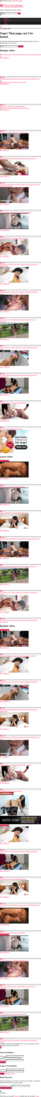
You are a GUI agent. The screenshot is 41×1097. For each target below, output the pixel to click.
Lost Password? (9, 1073)
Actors (6, 23)
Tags (5, 22)
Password (3, 1060)
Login (13, 1)
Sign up (3, 1062)
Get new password (6, 1088)
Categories (7, 20)
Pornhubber (13, 5)
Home (6, 18)
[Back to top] (1, 1047)
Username (3, 1056)
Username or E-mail (6, 1086)
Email (2, 1058)
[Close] (0, 1049)
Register (19, 1)
